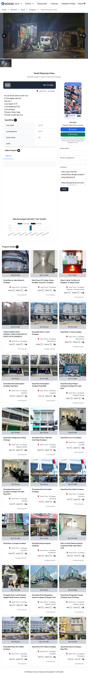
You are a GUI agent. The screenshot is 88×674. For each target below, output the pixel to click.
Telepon (74, 129)
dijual (17, 4)
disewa (28, 4)
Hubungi (54, 4)
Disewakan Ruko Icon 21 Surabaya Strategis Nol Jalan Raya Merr (13, 491)
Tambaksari (52, 553)
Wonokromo (51, 341)
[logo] (7, 4)
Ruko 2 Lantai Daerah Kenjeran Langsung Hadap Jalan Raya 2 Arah (71, 545)
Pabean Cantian (21, 447)
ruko (8, 85)
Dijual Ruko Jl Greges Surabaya (14, 543)
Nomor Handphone (67, 158)
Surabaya (32, 10)
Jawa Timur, (43, 91)
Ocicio (34, 672)
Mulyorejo (80, 656)
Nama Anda (65, 148)
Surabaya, (80, 287)
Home (4, 10)
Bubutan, (70, 290)
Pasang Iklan (42, 4)
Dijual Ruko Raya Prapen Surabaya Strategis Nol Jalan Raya (70, 386)
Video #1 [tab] (8, 156)
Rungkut (24, 656)
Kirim (64, 189)
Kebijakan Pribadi (68, 4)
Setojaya (72, 122)
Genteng (53, 499)
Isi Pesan (64, 167)
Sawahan (24, 550)
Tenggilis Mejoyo (78, 395)
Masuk (80, 4)
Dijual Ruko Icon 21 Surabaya (70, 438)
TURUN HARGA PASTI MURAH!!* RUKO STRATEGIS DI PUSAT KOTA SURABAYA (15, 334)
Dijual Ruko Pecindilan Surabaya (72, 489)
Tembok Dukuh (79, 290)
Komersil (13, 10)
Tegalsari (24, 393)
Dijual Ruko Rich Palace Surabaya (44, 647)
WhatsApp (73, 134)
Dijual (23, 10)
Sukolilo (53, 447)
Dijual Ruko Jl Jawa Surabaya (70, 332)
